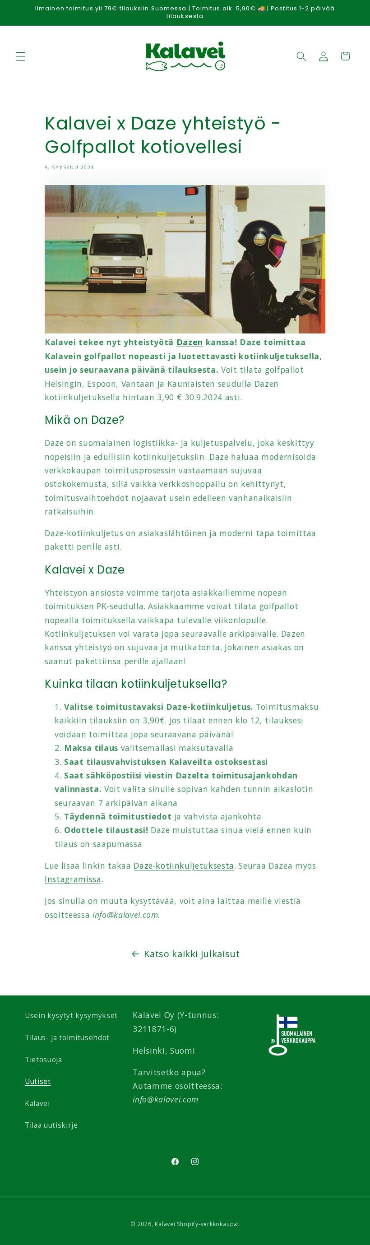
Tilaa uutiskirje (51, 1125)
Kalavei (37, 1103)
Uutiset (38, 1081)
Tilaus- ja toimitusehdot (67, 1037)
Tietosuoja (43, 1059)
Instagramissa (73, 879)
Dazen (189, 342)
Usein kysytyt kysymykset (71, 1015)
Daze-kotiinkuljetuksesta (184, 865)
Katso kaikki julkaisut (192, 954)
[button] (21, 56)
